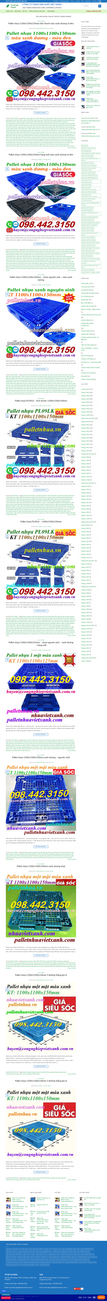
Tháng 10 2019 (85, 628)
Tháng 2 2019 (85, 654)
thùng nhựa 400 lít (92, 1257)
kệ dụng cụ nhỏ (56, 1249)
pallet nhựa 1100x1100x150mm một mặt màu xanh (52, 251)
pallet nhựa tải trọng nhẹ (25, 497)
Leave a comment (72, 147)
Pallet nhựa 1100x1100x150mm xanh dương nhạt (41, 866)
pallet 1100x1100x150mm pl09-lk (28, 506)
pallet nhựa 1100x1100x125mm (66, 740)
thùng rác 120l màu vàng (87, 230)
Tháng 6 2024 (85, 463)
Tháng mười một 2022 (87, 522)
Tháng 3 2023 (85, 509)
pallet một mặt (26, 118)
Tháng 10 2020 (85, 590)
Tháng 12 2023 (85, 480)
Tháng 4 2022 (85, 544)
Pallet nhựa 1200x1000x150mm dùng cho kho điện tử (92, 100)
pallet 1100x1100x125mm (54, 748)
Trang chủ (9, 11)
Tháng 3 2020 (85, 612)
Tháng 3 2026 (85, 405)
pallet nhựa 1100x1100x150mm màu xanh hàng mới (59, 383)
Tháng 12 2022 (85, 518)
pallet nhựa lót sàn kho (51, 507)
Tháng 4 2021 (85, 573)
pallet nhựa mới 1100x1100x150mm (66, 249)
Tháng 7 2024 (85, 460)
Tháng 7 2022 (85, 535)
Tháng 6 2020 (85, 603)
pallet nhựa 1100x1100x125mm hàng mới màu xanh (35, 740)
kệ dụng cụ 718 (48, 1249)
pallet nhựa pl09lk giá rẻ (61, 506)
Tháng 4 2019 (85, 648)
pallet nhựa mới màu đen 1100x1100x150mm (28, 146)
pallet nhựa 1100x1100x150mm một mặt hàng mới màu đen (25, 268)
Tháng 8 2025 (85, 428)
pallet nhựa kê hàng (33, 130)
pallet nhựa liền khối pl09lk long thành (64, 504)
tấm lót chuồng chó (44, 1264)
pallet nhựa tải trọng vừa (22, 383)
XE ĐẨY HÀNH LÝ (86, 320)
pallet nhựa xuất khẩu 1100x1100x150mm (35, 134)
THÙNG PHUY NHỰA (87, 373)
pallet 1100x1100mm (29, 120)
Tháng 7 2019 (85, 638)
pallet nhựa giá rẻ (71, 376)
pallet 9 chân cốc (96, 153)
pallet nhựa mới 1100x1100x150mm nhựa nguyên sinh (22, 390)
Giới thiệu (55, 1)
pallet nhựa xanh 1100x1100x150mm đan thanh (25, 381)
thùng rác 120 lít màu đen (88, 227)
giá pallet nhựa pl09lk (30, 500)
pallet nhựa (32, 142)
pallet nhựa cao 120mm (42, 748)
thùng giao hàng (82, 1257)
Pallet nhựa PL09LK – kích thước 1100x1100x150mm (41, 401)
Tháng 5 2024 (85, 467)
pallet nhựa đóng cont (17, 745)
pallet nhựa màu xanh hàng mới (49, 137)
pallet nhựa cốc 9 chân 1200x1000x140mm (87, 181)
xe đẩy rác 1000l (95, 272)
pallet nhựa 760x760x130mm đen (26, 1251)
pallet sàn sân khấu (35, 1257)
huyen (51, 28)
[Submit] (99, 6)
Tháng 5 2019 (85, 645)
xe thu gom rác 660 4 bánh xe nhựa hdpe (90, 266)
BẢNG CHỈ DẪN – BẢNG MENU (90, 309)
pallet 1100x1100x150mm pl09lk (22, 512)
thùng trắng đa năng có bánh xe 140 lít (30, 1264)
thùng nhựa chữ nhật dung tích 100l (39, 1259)
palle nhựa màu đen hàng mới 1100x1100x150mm (32, 121)
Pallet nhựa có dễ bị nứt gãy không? (93, 106)
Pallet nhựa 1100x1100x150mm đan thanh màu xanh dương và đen (41, 23)
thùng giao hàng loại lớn (87, 210)
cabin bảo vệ (9, 1249)
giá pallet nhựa (43, 383)
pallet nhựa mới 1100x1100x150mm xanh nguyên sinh (51, 380)
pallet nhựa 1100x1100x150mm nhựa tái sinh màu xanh (52, 144)
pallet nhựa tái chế (62, 857)
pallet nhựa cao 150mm (62, 118)
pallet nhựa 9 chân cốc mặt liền (89, 165)
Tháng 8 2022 (85, 531)
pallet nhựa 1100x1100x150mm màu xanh (56, 140)
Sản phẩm (17, 11)
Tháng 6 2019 (85, 641)
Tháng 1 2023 (85, 515)
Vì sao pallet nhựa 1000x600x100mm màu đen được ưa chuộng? (93, 64)
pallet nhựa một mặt (54, 142)
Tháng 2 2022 (85, 551)
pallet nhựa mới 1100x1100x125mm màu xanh (25, 748)
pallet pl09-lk (61, 495)
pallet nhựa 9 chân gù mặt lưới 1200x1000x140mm (89, 169)
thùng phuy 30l (82, 1262)
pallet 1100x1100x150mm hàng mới (31, 123)
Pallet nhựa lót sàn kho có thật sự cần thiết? (93, 52)
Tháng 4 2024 (85, 470)
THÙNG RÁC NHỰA (87, 306)
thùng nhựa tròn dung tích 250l (81, 1259)
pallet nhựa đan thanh (44, 146)
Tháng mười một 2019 (87, 625)
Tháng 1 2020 (85, 619)
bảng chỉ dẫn (84, 145)
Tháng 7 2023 (85, 496)
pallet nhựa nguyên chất (34, 383)
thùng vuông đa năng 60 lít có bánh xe (90, 253)
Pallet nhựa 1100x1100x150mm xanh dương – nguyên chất (41, 757)
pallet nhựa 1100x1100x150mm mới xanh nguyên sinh (21, 393)
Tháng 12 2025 (85, 415)
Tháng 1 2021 (85, 580)
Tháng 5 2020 (85, 606)
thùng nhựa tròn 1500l (67, 1259)
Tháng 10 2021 (85, 564)
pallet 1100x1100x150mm (52, 259)
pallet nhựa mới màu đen (43, 256)
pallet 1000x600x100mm (87, 1249)
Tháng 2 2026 (85, 408)
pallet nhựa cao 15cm (62, 137)
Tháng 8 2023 (85, 493)
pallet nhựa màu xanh (40, 390)
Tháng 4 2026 (85, 402)
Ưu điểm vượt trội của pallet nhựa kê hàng (92, 58)
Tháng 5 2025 (85, 438)
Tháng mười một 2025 (87, 418)
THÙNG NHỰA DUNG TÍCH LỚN (91, 315)
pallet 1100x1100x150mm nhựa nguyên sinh (39, 128)
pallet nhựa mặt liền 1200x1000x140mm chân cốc (89, 188)
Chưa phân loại (85, 286)
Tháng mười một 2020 (87, 586)
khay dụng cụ (25, 1249)
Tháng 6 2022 (85, 538)
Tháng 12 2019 (85, 622)
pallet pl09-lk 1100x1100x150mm (20, 620)
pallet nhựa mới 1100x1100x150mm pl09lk (42, 509)
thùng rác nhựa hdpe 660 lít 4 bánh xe (90, 242)
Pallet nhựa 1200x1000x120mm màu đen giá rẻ (90, 122)
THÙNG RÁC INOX (87, 334)
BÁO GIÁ (101, 1297)
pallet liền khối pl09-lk (11, 506)
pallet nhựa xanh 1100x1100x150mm (53, 121)
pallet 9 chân (76, 1249)
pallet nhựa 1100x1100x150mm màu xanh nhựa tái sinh (28, 137)
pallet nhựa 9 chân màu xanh (88, 172)
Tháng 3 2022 (85, 548)
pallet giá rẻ (52, 854)
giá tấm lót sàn (17, 1249)
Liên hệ (77, 1)
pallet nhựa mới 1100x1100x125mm (48, 741)
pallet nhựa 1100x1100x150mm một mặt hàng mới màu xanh (20, 266)
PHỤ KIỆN (84, 376)
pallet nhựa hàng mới (59, 120)
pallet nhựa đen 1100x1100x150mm (19, 128)
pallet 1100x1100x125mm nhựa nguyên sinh (51, 747)
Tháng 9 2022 (85, 528)
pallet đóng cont (62, 743)
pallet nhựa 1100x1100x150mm (26, 135)
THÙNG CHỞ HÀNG (87, 359)
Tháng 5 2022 (85, 541)
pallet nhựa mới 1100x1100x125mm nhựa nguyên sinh (19, 741)
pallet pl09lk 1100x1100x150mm (44, 500)
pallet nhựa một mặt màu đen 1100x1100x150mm (88, 199)
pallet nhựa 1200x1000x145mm (89, 175)
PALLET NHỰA (41, 21)
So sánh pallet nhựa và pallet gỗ (92, 47)
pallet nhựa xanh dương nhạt (40, 857)
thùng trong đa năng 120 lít (88, 250)
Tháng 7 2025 (85, 431)
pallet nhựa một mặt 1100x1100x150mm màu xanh (62, 146)
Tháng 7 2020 (85, 599)
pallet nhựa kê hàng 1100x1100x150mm (36, 140)
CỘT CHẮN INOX (86, 296)
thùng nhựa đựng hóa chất (71, 1262)
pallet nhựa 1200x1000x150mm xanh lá (62, 1251)
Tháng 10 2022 (85, 525)
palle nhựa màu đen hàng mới (42, 142)
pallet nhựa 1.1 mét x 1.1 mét (43, 502)
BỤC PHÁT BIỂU (86, 303)
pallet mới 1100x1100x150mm (63, 266)
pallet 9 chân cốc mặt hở (87, 156)
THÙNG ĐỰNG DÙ (87, 331)
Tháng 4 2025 (85, 441)
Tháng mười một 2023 (87, 483)
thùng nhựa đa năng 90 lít (58, 1262)
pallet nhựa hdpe (22, 385)
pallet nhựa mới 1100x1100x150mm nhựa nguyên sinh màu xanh (52, 378)
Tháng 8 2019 (85, 635)
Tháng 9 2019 (85, 632)
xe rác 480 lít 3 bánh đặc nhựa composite (89, 262)
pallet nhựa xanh (59, 385)
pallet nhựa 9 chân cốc (11, 1251)
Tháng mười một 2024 (87, 454)
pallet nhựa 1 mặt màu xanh (63, 741)
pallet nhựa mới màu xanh (12, 135)
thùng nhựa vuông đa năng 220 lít (89, 217)
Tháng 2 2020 (85, 616)
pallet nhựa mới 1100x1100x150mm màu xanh (57, 392)
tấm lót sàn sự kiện (94, 258)
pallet (18, 121)
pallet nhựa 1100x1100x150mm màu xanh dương (59, 855)
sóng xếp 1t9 (44, 1257)
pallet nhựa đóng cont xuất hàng (47, 745)
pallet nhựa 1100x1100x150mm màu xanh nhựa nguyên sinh (60, 134)
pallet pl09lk (50, 499)
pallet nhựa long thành (58, 509)
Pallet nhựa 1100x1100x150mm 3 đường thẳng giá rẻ (41, 975)
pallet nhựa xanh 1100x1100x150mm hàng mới (61, 374)
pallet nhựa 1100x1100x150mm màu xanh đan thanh (42, 385)
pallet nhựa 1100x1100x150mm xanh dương (33, 374)
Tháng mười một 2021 (87, 560)
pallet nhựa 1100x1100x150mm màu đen (43, 125)
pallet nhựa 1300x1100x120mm (82, 1251)
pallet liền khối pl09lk (65, 512)
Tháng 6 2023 (85, 499)
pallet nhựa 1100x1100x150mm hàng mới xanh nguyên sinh (20, 392)
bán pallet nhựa (66, 385)
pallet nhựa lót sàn (65, 132)
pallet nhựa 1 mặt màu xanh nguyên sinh (38, 743)
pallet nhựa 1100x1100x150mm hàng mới (33, 139)
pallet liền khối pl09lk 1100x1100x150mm (60, 502)
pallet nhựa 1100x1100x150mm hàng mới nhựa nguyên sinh (25, 387)
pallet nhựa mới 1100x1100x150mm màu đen (62, 128)
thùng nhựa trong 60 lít (55, 1259)
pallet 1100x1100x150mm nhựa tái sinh (26, 132)
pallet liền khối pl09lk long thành (39, 499)
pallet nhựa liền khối (58, 511)
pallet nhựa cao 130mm (29, 1254)
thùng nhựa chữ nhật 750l (23, 1259)
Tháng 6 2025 (85, 434)
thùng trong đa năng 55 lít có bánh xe (90, 248)
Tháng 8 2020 (85, 596)
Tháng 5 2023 (85, 502)
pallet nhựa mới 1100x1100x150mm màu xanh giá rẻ (18, 388)
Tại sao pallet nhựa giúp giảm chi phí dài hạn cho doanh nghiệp (93, 72)
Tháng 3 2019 (85, 651)
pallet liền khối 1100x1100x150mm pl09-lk (25, 504)
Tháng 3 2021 (85, 577)
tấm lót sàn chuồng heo (87, 256)
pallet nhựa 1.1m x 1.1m (63, 507)
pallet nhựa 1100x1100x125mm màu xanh (19, 743)
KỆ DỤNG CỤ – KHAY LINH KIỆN (91, 362)
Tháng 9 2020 (85, 593)
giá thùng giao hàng (86, 150)
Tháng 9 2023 (85, 489)
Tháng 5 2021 (85, 570)
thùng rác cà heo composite (88, 237)
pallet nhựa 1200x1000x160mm (89, 178)
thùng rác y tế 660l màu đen (88, 245)
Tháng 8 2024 (85, 457)
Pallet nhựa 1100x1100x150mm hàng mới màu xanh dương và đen (41, 155)
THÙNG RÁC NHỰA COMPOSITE (87, 324)
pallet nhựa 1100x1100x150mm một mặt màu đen (46, 135)
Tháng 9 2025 (85, 425)
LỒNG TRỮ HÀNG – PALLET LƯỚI (89, 349)
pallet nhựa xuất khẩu (67, 123)
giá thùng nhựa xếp (86, 153)
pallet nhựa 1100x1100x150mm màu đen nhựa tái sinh (57, 139)
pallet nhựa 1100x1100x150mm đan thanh (51, 123)
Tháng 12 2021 (85, 557)
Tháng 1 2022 (85, 554)
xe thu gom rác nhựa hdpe (88, 270)
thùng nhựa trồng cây (45, 1262)
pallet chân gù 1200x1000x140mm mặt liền (90, 159)
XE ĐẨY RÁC (85, 299)
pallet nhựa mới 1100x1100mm (16, 618)
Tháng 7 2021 (85, 567)
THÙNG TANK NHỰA (87, 379)
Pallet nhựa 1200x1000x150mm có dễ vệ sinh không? (93, 79)
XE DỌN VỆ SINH (86, 290)
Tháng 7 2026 (85, 392)
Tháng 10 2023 (85, 486)
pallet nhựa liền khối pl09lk (58, 497)
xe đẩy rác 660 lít (86, 272)
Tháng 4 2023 (85, 505)
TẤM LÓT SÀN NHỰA (87, 345)
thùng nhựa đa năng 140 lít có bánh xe (90, 222)
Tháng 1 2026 (85, 412)
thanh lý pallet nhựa (52, 740)
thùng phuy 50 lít (92, 1262)
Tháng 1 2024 (85, 476)
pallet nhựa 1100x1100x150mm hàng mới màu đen (48, 132)
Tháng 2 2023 (85, 512)
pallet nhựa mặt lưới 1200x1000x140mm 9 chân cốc (89, 195)
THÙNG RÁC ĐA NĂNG (88, 293)
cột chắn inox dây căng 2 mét (88, 148)
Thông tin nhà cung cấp (37, 11)
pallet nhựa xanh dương (42, 381)
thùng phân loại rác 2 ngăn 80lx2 (89, 225)
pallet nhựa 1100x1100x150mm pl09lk (26, 502)
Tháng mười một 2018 (87, 658)
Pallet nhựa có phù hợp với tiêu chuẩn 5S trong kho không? (93, 86)
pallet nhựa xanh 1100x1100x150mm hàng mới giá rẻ (34, 376)
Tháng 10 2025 (85, 421)
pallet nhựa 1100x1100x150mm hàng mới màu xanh (54, 388)
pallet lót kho (66, 745)
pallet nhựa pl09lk (21, 500)
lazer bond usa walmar (87, 118)
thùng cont (74, 1257)
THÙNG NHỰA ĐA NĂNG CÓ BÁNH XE (90, 338)
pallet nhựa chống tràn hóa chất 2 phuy (71, 1254)
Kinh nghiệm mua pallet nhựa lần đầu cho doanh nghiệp (93, 93)
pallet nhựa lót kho (35, 745)
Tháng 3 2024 (85, 473)
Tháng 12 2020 (85, 583)
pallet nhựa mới (45, 127)
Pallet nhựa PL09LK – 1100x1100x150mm (41, 522)
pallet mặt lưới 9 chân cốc (88, 163)
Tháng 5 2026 (85, 399)
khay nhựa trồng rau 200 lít (36, 1249)
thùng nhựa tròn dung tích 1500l (14, 1262)
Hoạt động (51, 11)
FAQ (82, 1)
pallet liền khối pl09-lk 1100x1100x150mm (46, 495)
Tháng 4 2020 (85, 609)
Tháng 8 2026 (85, 389)
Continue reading (41, 112)
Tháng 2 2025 (85, 447)
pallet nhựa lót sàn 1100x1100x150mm (44, 120)
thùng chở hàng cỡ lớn (54, 1257)
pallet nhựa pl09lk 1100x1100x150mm (45, 504)
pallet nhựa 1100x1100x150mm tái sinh (62, 125)
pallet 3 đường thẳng (67, 1249)
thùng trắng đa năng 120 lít (12, 1264)
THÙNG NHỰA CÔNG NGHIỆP (90, 367)
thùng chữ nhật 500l (65, 1257)
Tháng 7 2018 (85, 661)
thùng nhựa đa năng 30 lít (88, 219)
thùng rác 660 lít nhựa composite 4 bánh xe (90, 234)
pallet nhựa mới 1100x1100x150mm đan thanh (30, 127)
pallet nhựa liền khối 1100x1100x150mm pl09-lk (34, 507)
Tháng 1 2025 (85, 450)
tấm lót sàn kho (85, 258)
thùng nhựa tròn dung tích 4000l (31, 1262)
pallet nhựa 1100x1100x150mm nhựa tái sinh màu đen (43, 118)
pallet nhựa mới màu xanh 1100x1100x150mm (28, 144)
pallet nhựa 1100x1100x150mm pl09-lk (49, 512)
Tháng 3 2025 (85, 444)
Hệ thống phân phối (64, 1)
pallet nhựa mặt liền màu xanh (89, 192)
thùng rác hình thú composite (88, 240)
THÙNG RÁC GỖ (86, 283)
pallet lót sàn (36, 741)
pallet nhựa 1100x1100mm (19, 140)
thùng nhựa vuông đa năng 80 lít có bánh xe (90, 214)
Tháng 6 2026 (85, 395)
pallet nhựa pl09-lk (13, 511)
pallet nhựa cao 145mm (41, 1254)
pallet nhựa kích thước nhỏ (87, 1254)
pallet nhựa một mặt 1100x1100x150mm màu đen (50, 130)
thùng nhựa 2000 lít (11, 1259)
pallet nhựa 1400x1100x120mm (14, 1254)
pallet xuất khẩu (22, 747)
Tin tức (72, 1)
